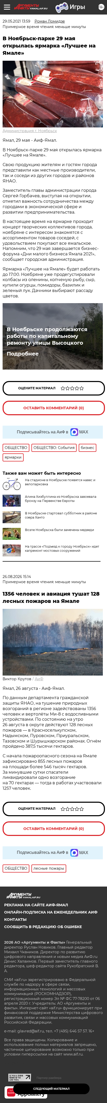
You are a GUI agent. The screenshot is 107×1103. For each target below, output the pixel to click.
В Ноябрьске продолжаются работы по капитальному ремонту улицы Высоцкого (47, 336)
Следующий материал (51, 1089)
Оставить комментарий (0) (53, 408)
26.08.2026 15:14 (17, 576)
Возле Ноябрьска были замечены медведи (59, 530)
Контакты (15, 919)
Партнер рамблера (49, 1077)
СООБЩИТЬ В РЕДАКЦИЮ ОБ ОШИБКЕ (43, 926)
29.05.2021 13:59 (16, 21)
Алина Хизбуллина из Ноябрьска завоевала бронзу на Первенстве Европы (60, 499)
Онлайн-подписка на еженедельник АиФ (50, 912)
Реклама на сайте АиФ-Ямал (36, 905)
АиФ (39, 679)
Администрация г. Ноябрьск (30, 130)
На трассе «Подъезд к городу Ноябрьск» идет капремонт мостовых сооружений (62, 548)
